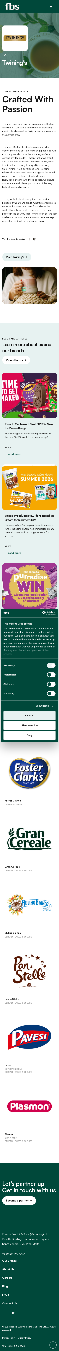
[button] (51, 6)
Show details (42, 705)
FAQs (5, 1294)
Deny (29, 735)
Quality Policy (24, 1337)
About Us (8, 1269)
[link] (16, 257)
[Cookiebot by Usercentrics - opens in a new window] (42, 613)
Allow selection (29, 725)
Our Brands (9, 1260)
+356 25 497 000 (13, 1253)
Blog (5, 1286)
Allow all (29, 715)
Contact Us (9, 1303)
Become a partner (17, 1200)
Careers (7, 1277)
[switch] (51, 674)
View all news (14, 360)
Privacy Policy (8, 1337)
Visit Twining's (15, 257)
